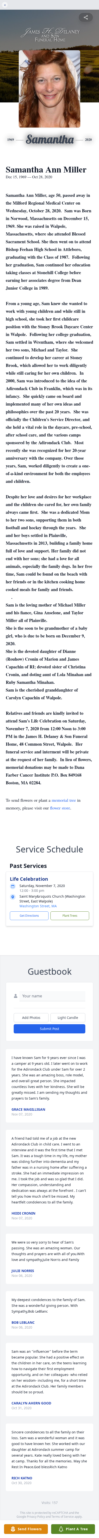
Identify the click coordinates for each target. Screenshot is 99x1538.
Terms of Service (62, 1517)
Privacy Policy (36, 1517)
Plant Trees (69, 916)
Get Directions (29, 916)
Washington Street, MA (38, 906)
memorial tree (64, 800)
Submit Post (49, 1028)
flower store (60, 808)
